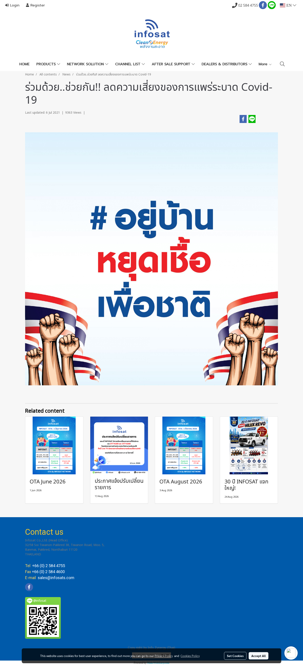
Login (14, 5)
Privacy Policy (164, 656)
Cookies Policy (190, 656)
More (264, 64)
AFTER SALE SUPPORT (172, 64)
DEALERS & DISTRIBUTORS (225, 64)
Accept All (258, 656)
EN (289, 5)
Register (37, 5)
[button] (282, 64)
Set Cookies (235, 656)
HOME (24, 64)
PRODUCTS (46, 64)
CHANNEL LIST (128, 64)
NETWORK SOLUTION (86, 64)
